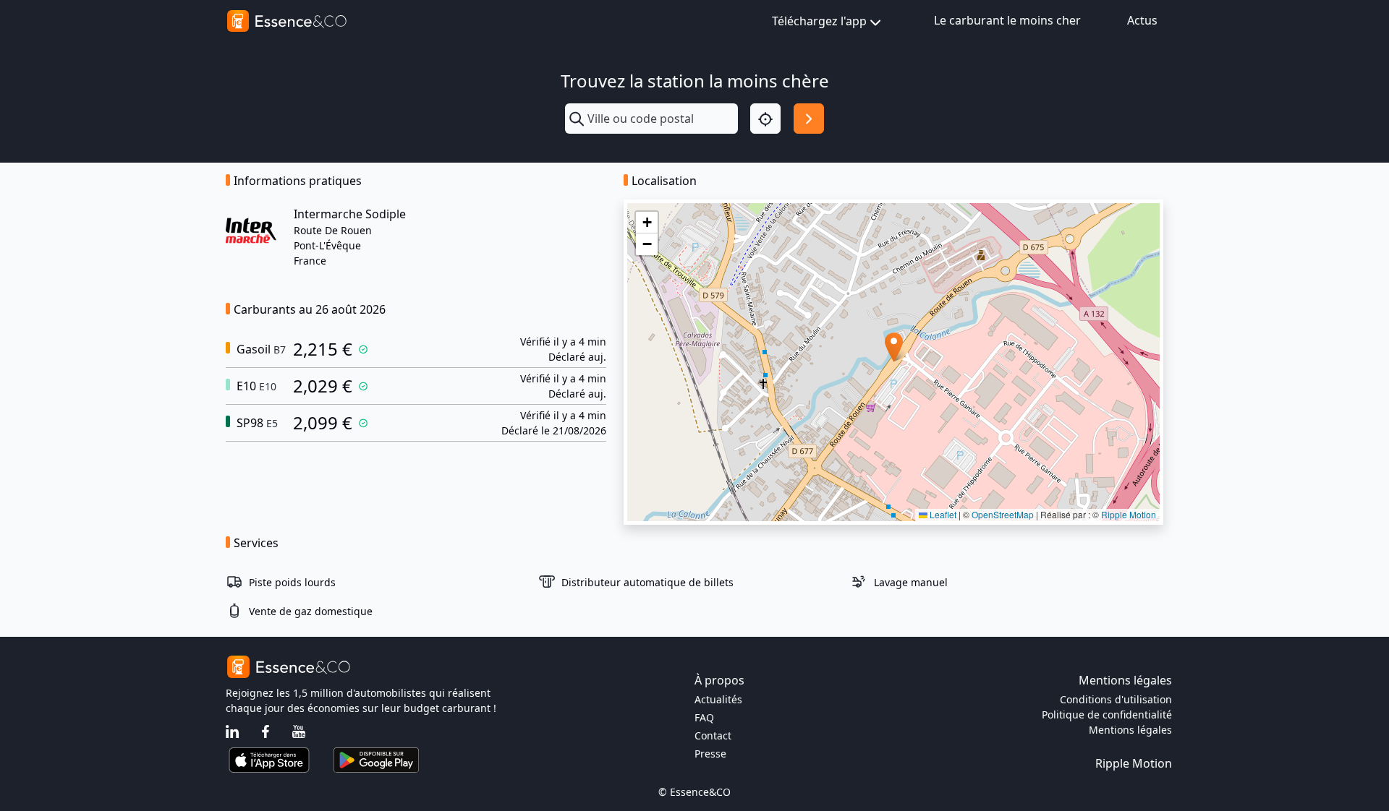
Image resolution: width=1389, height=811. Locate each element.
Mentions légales (1130, 730)
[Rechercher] (809, 118)
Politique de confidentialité (1107, 714)
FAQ (704, 717)
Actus (1142, 20)
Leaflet (941, 514)
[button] (894, 347)
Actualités (718, 699)
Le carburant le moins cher (1007, 20)
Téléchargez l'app (819, 21)
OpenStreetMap (1003, 514)
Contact (712, 735)
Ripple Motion (1128, 514)
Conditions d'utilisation (1116, 699)
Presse (710, 753)
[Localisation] (765, 118)
